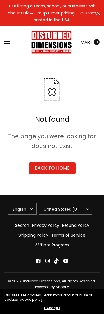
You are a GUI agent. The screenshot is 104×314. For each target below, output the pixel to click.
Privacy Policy (45, 225)
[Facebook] (38, 261)
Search (22, 225)
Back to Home (52, 168)
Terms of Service (68, 235)
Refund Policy (75, 225)
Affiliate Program (52, 245)
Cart (86, 42)
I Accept (52, 308)
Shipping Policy (33, 235)
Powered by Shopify (52, 286)
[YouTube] (65, 261)
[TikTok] (56, 261)
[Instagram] (47, 261)
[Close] (98, 13)
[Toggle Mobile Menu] (10, 42)
